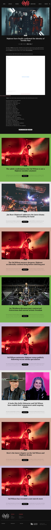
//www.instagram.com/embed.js (5, 95)
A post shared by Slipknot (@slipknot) (25, 93)
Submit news (21, 517)
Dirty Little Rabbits (23, 129)
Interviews (13, 517)
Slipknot (30, 129)
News (25, 35)
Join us (20, 516)
